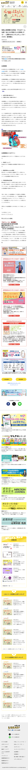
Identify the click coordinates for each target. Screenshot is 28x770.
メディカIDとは (17, 759)
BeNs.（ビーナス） (18, 744)
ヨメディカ (16, 746)
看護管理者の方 (5, 758)
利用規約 (16, 754)
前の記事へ (6, 379)
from (9, 730)
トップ (3, 714)
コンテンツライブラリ (19, 749)
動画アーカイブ (20, 6)
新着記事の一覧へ (7, 586)
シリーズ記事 (14, 6)
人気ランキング (8, 6)
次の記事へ (21, 379)
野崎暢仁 (19, 41)
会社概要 (16, 751)
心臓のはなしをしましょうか (8, 41)
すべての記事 (2, 6)
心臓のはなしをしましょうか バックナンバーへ (14, 383)
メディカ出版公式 (15, 734)
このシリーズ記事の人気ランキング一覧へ (12, 649)
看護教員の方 (5, 760)
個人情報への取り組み (19, 756)
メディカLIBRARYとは (25, 6)
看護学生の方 (5, 763)
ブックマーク (5, 755)
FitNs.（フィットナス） (19, 741)
